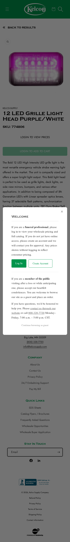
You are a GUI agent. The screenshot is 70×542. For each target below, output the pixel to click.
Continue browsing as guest (35, 325)
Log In (18, 263)
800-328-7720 (36, 313)
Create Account (40, 263)
